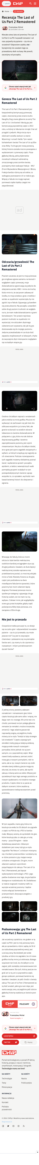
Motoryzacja (7, 1087)
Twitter (7, 1042)
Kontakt (5, 1102)
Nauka (24, 1078)
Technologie (7, 1078)
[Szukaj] (30, 3)
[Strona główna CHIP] (18, 3)
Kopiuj (30, 1042)
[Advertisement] (19, 365)
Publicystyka (26, 1083)
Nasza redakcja (8, 1098)
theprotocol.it (7, 1122)
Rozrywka (20, 11)
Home (7, 11)
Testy (4, 1083)
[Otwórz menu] (35, 3)
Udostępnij (8, 1036)
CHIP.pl (10, 1118)
